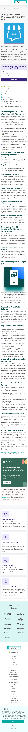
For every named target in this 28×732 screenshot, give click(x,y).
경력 (14, 660)
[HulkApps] (20, 2)
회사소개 (14, 658)
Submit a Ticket (14, 664)
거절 (13, 725)
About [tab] (3, 506)
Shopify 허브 (14, 702)
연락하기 (14, 662)
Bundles (14, 688)
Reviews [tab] (14, 506)
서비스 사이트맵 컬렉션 (15, 8)
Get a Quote (14, 79)
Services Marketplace (5, 8)
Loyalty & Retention (14, 674)
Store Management (14, 676)
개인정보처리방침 (21, 718)
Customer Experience (14, 672)
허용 (13, 721)
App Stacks (14, 686)
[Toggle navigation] (2, 2)
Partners (14, 684)
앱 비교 (14, 698)
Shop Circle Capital (14, 682)
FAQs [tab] (8, 506)
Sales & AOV (14, 670)
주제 (14, 694)
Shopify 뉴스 (14, 696)
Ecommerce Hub (14, 700)
